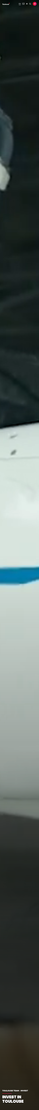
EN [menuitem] (20, 3)
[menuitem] (20, 4)
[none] (20, 4)
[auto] (27, 4)
